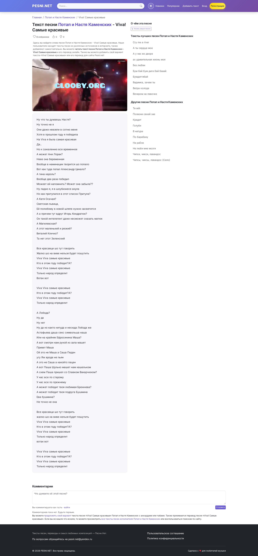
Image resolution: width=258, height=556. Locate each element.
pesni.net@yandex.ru (80, 539)
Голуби (137, 125)
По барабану (140, 136)
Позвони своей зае (144, 114)
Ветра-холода (141, 88)
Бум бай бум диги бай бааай (149, 71)
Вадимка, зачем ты (144, 82)
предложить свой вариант (57, 515)
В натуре (138, 131)
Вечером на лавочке (145, 93)
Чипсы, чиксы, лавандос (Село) (151, 159)
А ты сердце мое (143, 47)
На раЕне (138, 142)
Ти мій (136, 108)
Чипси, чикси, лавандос (147, 154)
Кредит (137, 119)
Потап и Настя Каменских (60, 17)
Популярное (173, 6)
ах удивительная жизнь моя (149, 59)
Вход (204, 6)
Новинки (159, 6)
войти (67, 507)
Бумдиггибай (140, 76)
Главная (37, 17)
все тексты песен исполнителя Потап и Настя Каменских (130, 519)
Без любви (139, 65)
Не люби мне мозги (144, 148)
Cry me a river (141, 42)
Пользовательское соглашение (165, 533)
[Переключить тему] (151, 6)
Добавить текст (191, 6)
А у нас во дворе (143, 53)
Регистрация (217, 6)
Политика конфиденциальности (165, 538)
